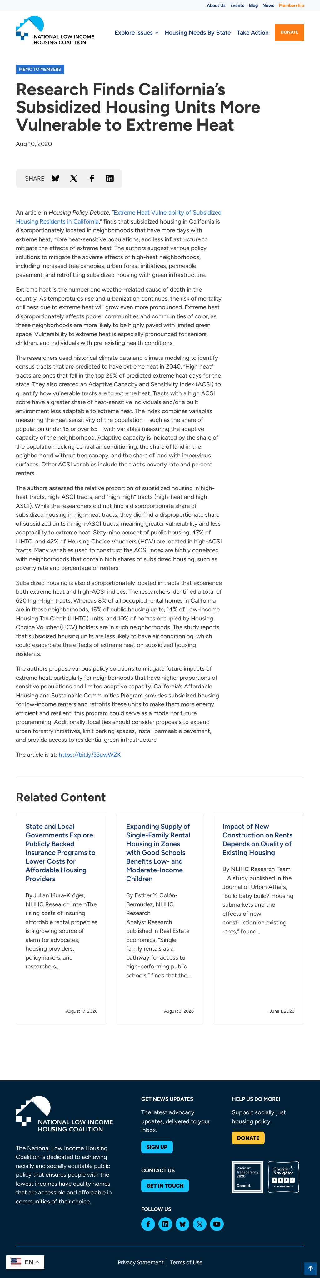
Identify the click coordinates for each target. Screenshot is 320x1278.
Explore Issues (134, 32)
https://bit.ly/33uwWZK (90, 754)
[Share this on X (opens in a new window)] (74, 178)
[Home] (55, 30)
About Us (216, 5)
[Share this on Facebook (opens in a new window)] (92, 178)
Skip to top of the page (310, 1268)
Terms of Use (186, 1262)
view (61, 918)
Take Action (253, 32)
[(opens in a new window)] (148, 1224)
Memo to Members (40, 69)
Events (237, 5)
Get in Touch (165, 1186)
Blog (253, 5)
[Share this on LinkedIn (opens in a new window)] (110, 178)
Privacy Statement (141, 1262)
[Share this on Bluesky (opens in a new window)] (55, 178)
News (268, 5)
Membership (291, 5)
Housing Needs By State (198, 32)
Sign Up (157, 1147)
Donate (289, 32)
